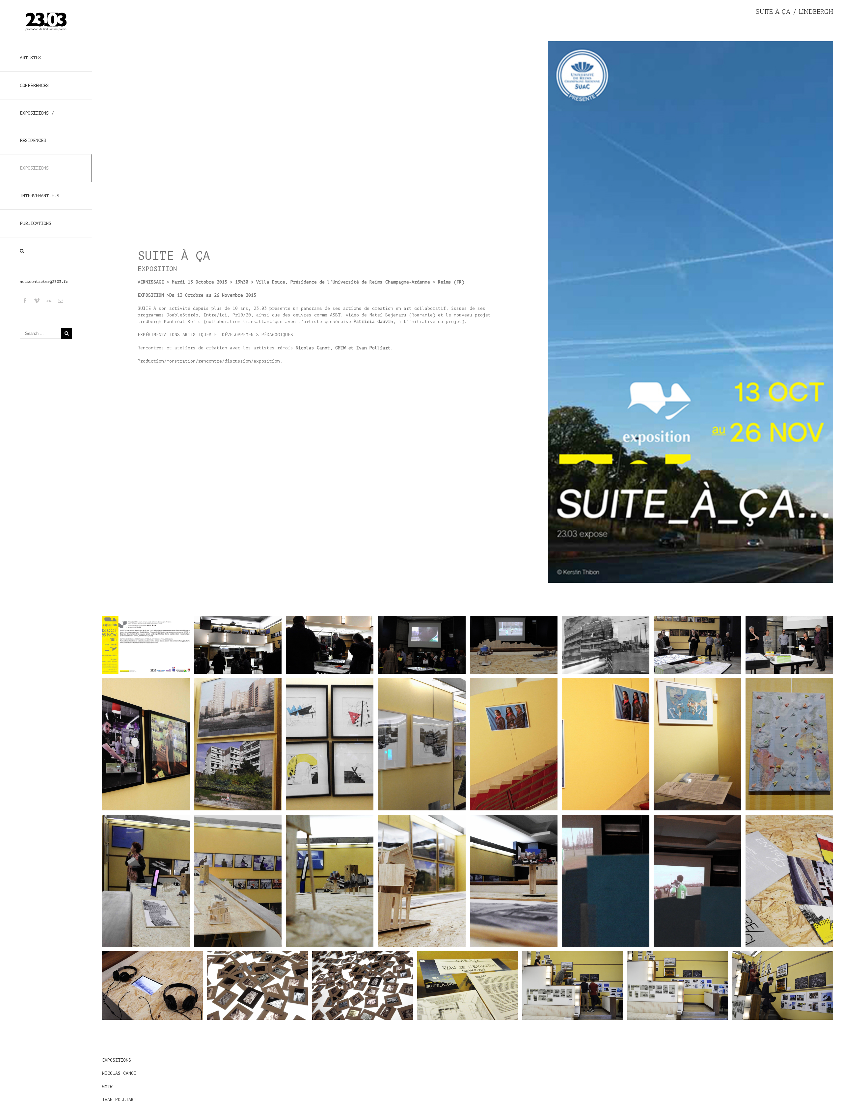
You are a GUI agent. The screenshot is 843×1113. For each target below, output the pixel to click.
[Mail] (60, 300)
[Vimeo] (37, 300)
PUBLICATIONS (35, 223)
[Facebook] (25, 300)
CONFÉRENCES (34, 85)
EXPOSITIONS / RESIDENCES (37, 127)
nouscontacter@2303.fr (44, 281)
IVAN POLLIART (119, 1099)
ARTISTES (30, 57)
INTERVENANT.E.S (39, 195)
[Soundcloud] (48, 300)
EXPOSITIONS (34, 168)
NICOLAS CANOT (119, 1073)
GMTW (107, 1086)
